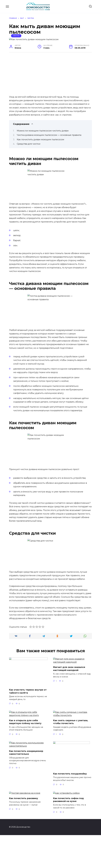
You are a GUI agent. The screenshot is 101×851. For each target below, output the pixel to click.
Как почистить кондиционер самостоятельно (26, 752)
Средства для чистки (28, 144)
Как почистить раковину (23, 798)
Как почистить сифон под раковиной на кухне (68, 799)
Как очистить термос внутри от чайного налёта (28, 691)
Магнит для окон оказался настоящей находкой (69, 668)
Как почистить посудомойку (70, 773)
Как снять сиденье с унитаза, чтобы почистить (70, 722)
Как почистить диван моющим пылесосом (40, 139)
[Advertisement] (50, 75)
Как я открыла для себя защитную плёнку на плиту (25, 722)
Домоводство (30, 5)
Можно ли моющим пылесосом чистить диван (43, 130)
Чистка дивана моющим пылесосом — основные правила (49, 135)
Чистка (16, 36)
